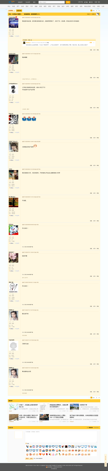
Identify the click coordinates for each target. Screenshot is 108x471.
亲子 (54, 6)
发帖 (86, 2)
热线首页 (20, 2)
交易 (103, 6)
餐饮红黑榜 (87, 6)
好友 (28, 443)
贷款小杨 (11, 282)
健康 (72, 6)
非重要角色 (11, 421)
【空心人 (41, 411)
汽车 (31, 6)
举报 (48, 42)
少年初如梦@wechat (13, 83)
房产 (18, 6)
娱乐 (63, 6)
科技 (94, 6)
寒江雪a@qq (12, 197)
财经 (76, 6)
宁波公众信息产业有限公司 (51, 465)
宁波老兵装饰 (12, 17)
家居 (40, 6)
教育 (45, 6)
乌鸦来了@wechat (13, 141)
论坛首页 (28, 2)
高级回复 (91, 427)
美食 (58, 6)
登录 (99, 2)
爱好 (27, 6)
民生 (9, 6)
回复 (91, 42)
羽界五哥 (11, 113)
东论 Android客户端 (29, 246)
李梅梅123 (11, 310)
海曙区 (19, 14)
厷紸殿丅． (41, 421)
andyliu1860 (12, 53)
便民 (81, 6)
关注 (91, 2)
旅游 (22, 6)
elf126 (71, 411)
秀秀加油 (11, 224)
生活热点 (14, 14)
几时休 (10, 169)
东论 (10, 14)
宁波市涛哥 (11, 340)
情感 (13, 6)
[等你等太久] (24, 43)
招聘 (98, 6)
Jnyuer (10, 411)
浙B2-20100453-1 (29, 465)
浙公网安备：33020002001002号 (55, 467)
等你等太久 (28, 42)
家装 (49, 6)
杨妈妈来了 (11, 252)
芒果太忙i (72, 421)
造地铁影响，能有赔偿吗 (30, 14)
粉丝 (13, 30)
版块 (34, 2)
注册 (96, 2)
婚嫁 (36, 6)
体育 (67, 6)
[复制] (38, 14)
